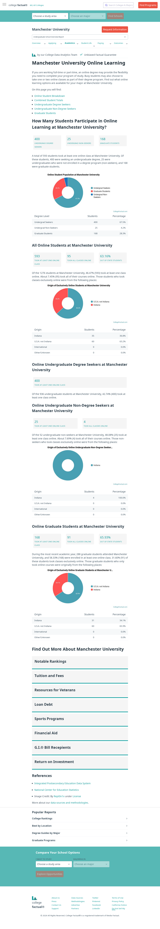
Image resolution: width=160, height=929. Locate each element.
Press (54, 901)
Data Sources (77, 898)
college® (38, 905)
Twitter (95, 898)
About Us (56, 898)
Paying (101, 43)
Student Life (86, 43)
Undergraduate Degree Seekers (52, 104)
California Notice (119, 905)
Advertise (75, 905)
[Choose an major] (88, 16)
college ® (18, 5)
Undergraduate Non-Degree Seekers (55, 108)
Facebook (96, 905)
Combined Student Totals (48, 100)
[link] (39, 43)
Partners (75, 908)
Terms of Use (117, 898)
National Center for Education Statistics (56, 790)
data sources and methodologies (69, 802)
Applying (52, 43)
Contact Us (56, 905)
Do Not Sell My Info (118, 909)
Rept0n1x (59, 796)
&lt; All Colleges (37, 5)
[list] (39, 43)
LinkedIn (96, 908)
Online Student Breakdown (49, 96)
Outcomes (118, 43)
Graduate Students (45, 113)
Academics (70, 43)
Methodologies (78, 901)
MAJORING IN (79, 859)
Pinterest (96, 901)
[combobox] (118, 5)
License (77, 796)
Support (55, 908)
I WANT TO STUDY (44, 859)
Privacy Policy (118, 901)
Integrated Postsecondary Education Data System (62, 783)
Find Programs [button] (148, 5)
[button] (115, 29)
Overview (36, 43)
